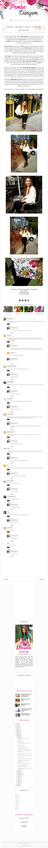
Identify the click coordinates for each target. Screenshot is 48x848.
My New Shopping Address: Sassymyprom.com (23, 766)
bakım (16, 806)
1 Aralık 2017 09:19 (14, 552)
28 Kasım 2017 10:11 (14, 346)
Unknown (9, 335)
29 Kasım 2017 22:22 (11, 513)
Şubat (19, 781)
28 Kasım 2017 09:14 (11, 415)
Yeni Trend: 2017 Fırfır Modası (23, 743)
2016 (18, 784)
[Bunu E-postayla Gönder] (28, 300)
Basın (16, 794)
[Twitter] (22, 300)
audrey (8, 448)
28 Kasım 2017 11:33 (11, 449)
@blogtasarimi (27, 845)
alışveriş (17, 804)
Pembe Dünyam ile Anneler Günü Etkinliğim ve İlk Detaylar (26, 710)
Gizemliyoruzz (10, 318)
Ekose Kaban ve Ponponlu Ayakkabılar (22, 761)
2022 (18, 727)
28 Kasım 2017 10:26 (14, 407)
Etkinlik (16, 798)
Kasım (19, 737)
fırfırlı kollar (38, 32)
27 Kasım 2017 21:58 (11, 319)
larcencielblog (10, 414)
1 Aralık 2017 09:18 (14, 536)
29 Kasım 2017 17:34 (11, 497)
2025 (18, 723)
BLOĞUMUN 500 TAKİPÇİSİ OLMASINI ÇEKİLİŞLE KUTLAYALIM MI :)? (26, 695)
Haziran (19, 776)
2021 (18, 729)
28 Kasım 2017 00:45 (11, 367)
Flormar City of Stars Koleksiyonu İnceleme (24, 751)
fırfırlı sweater (27, 67)
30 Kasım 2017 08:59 (14, 359)
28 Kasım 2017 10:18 (14, 392)
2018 (18, 733)
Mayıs (19, 777)
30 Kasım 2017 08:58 (14, 505)
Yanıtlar (9, 326)
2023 (18, 726)
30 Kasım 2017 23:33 (11, 544)
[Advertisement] (24, 600)
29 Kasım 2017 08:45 (14, 353)
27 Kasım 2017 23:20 (11, 336)
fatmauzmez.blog (11, 431)
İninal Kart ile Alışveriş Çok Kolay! (23, 763)
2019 (18, 732)
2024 (18, 725)
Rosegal (35, 289)
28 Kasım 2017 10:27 (14, 424)
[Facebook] (20, 300)
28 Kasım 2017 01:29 (11, 399)
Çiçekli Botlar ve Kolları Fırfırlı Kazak (24, 758)
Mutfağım (17, 802)
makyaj (16, 808)
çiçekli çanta (14, 79)
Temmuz (20, 774)
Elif (7, 465)
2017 (18, 734)
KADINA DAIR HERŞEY (12, 366)
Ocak (19, 783)
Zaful (28, 292)
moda (22, 33)
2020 (18, 730)
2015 (18, 786)
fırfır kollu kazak (24, 32)
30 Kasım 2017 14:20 (11, 528)
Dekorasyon (17, 796)
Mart (19, 780)
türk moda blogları (27, 33)
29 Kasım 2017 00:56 (14, 458)
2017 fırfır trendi (17, 32)
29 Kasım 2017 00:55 (14, 442)
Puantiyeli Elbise (20, 741)
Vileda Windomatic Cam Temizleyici (24, 755)
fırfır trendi (34, 32)
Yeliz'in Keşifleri (10, 480)
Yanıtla (12, 333)
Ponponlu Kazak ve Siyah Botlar (23, 753)
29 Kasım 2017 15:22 (11, 481)
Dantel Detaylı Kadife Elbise (23, 748)
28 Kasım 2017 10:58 (11, 432)
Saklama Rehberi (20, 745)
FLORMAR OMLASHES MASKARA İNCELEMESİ (25, 714)
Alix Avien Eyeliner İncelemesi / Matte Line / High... (25, 769)
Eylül (19, 771)
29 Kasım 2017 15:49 (14, 474)
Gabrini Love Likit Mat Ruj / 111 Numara (23, 739)
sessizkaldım (10, 398)
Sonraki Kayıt (5, 579)
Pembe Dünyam (14, 327)
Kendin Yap (17, 800)
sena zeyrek (9, 527)
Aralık (19, 736)
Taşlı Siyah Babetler (21, 746)
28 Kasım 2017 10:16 (14, 375)
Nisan (19, 778)
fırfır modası (29, 32)
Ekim (19, 770)
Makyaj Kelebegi (10, 381)
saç (16, 810)
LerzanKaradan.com (11, 496)
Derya (8, 512)
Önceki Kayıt (42, 579)
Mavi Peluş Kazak (20, 757)
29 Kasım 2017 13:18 (11, 466)
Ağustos (19, 773)
